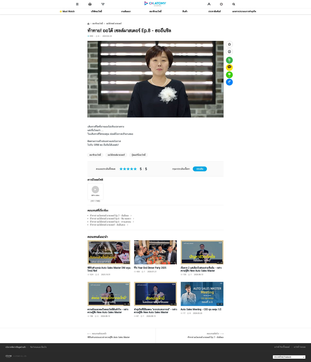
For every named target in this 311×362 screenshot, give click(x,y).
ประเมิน (199, 169)
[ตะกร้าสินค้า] (103, 4)
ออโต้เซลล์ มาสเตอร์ (113, 23)
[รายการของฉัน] (209, 4)
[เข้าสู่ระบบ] (221, 4)
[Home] (90, 4)
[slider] (155, 111)
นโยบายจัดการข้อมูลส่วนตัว (15, 347)
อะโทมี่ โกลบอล (300, 347)
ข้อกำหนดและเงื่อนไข (38, 347)
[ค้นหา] (233, 4)
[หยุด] (92, 114)
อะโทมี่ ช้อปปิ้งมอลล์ (281, 347)
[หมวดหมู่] (77, 4)
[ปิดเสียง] (106, 114)
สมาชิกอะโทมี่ (97, 23)
